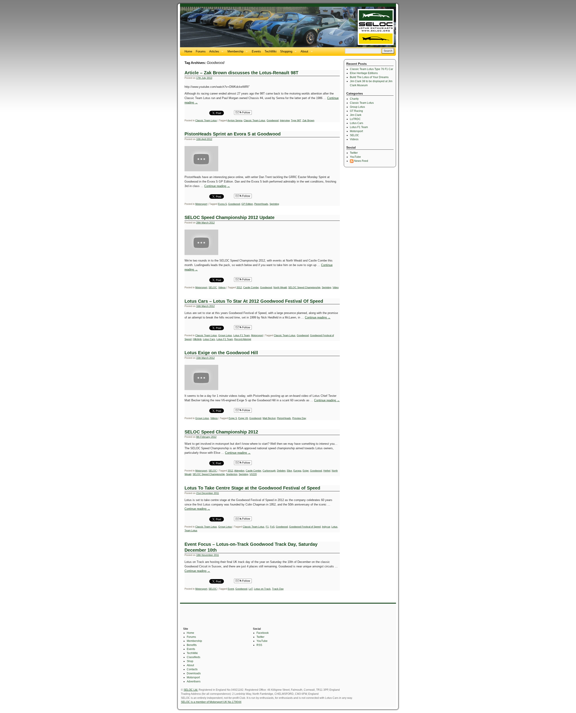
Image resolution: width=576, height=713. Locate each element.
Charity (354, 98)
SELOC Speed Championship (304, 287)
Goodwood (273, 120)
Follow (245, 112)
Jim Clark (355, 115)
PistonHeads (261, 204)
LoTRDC (355, 119)
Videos (222, 287)
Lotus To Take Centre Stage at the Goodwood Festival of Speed (252, 487)
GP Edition (247, 204)
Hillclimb (197, 339)
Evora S (222, 204)
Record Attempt (242, 339)
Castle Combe (251, 287)
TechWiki (271, 51)
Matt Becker (269, 418)
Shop (190, 661)
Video (336, 287)
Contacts (192, 669)
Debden (281, 470)
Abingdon (239, 470)
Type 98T (296, 120)
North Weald (280, 287)
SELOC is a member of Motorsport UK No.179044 (211, 702)
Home (188, 51)
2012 (239, 287)
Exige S (233, 418)
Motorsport (201, 204)
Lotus (334, 526)
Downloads (194, 673)
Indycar (326, 526)
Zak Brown (308, 120)
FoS (272, 526)
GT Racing (356, 111)
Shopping (285, 53)
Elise (289, 470)
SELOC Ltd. (191, 689)
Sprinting (274, 204)
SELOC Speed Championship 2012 (221, 431)
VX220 (253, 474)
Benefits (192, 645)
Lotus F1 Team (241, 335)
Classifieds (193, 657)
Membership (234, 53)
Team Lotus (190, 530)
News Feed (360, 160)
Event (231, 588)
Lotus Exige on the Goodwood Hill (221, 352)
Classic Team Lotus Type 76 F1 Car (371, 69)
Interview (285, 120)
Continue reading (217, 186)
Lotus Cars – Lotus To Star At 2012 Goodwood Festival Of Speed (253, 301)
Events (256, 51)
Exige (306, 470)
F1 (267, 526)
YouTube (355, 156)
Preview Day (299, 418)
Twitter (354, 152)
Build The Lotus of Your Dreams (369, 77)
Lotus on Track (262, 588)
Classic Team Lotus (206, 120)
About (303, 53)
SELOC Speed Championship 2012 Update (229, 217)
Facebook (262, 632)
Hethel (326, 470)
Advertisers (193, 681)
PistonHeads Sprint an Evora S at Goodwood (232, 133)
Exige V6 (243, 418)
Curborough (269, 470)
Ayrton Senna (234, 120)
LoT (251, 588)
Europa (297, 470)
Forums (201, 51)
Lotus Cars (209, 339)
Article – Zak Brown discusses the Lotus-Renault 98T (241, 72)
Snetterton (231, 474)
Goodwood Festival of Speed (305, 526)
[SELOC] (288, 27)
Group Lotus (225, 335)
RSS (259, 645)
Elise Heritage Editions (364, 73)
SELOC (213, 287)
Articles (213, 53)
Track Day (278, 588)
